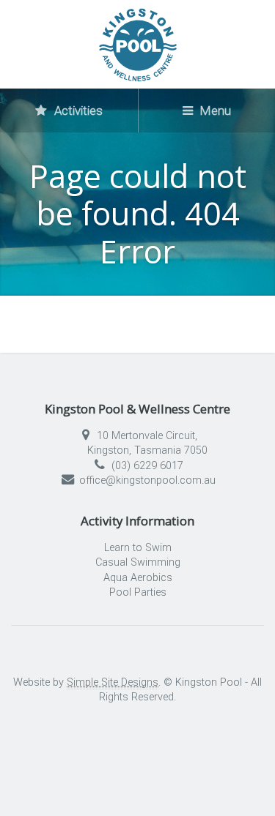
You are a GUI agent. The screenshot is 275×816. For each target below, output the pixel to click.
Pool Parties (137, 592)
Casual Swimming (137, 562)
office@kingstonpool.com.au (147, 480)
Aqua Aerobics (137, 578)
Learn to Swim (138, 548)
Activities (77, 110)
